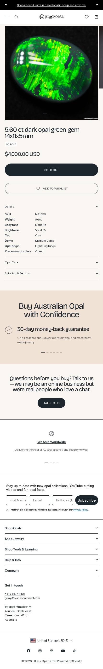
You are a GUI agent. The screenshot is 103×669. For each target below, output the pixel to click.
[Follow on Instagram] (40, 651)
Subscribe (87, 500)
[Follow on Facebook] (28, 651)
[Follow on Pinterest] (51, 651)
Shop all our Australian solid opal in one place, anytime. (51, 4)
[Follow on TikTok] (74, 651)
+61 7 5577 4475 (15, 593)
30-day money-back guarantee (53, 329)
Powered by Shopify (69, 661)
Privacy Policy (80, 509)
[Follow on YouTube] (63, 651)
